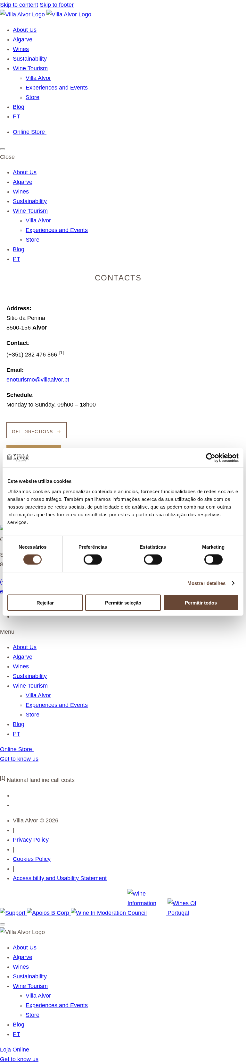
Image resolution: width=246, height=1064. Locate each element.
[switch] (93, 559)
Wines (21, 49)
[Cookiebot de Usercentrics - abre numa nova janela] (211, 458)
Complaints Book (22, 768)
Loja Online (15, 1049)
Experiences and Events (57, 87)
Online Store (29, 132)
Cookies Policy (32, 859)
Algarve (22, 39)
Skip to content (19, 5)
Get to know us (19, 759)
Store (32, 97)
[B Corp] (49, 913)
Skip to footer (57, 5)
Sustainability (30, 59)
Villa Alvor (38, 78)
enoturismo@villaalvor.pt (37, 379)
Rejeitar (45, 602)
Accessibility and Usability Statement (60, 878)
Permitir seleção (123, 602)
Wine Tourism (30, 68)
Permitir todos (201, 602)
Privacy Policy (31, 840)
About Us (25, 30)
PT (16, 116)
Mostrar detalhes (206, 583)
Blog (18, 107)
